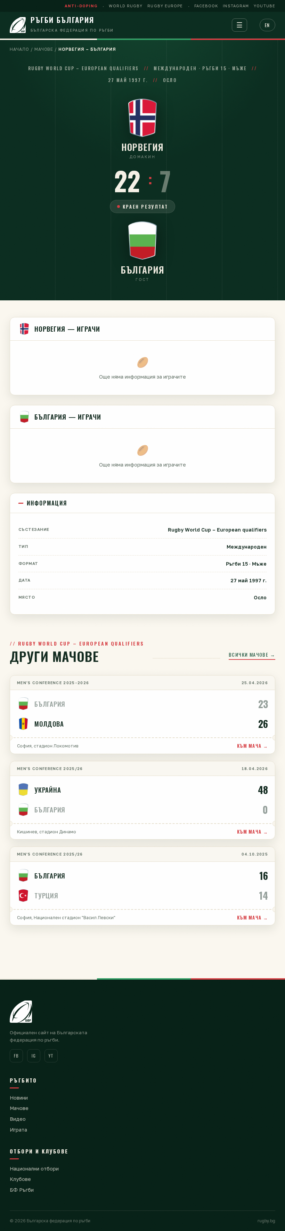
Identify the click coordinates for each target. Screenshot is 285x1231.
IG (33, 1056)
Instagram (236, 5)
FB (16, 1056)
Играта (18, 1130)
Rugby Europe (165, 5)
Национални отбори (34, 1169)
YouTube (264, 5)
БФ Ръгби (22, 1190)
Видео (18, 1119)
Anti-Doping (81, 5)
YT (51, 1056)
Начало (19, 49)
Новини (19, 1098)
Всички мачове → (252, 654)
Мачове (44, 49)
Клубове (20, 1179)
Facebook (206, 5)
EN (267, 25)
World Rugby (125, 5)
